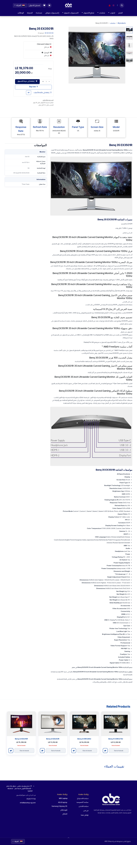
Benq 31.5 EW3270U (115, 739)
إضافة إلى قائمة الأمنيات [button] (41, 92)
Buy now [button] (32, 87)
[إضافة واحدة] (43, 81)
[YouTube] (109, 5)
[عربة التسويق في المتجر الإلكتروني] (49, 5)
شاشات (112, 23)
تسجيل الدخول (34, 5)
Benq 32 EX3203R (52, 739)
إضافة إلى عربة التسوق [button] (26, 81)
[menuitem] (120, 13)
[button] (122, 5)
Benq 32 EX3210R (21, 739)
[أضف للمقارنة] (28, 92)
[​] (117, 5)
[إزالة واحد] (50, 81)
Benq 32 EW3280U (84, 739)
